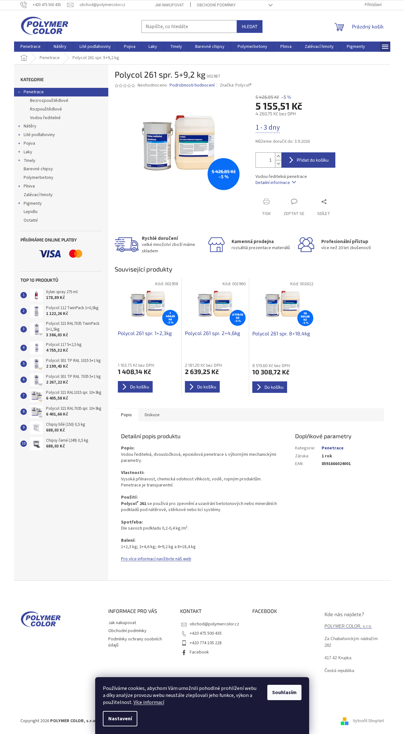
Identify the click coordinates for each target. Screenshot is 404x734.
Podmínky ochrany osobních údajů (135, 642)
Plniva (29, 186)
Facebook (199, 652)
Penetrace (34, 92)
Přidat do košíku (313, 160)
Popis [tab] (126, 415)
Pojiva (29, 143)
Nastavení (120, 718)
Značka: (236, 85)
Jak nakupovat (169, 5)
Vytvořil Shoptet (368, 721)
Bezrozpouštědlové (49, 100)
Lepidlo (31, 212)
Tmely (29, 160)
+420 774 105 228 (206, 643)
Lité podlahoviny (39, 135)
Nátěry (30, 126)
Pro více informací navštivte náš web (156, 559)
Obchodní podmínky (216, 5)
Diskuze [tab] (152, 415)
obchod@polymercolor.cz (214, 624)
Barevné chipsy (38, 169)
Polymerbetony (38, 177)
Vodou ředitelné (45, 118)
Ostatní (31, 220)
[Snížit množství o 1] (278, 163)
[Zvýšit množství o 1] (278, 156)
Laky (28, 152)
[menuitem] (30, 47)
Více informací (148, 702)
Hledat (249, 26)
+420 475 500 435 (206, 633)
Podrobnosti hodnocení (192, 85)
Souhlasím (284, 692)
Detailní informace (272, 183)
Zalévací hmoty (38, 195)
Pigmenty (33, 203)
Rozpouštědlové (46, 109)
